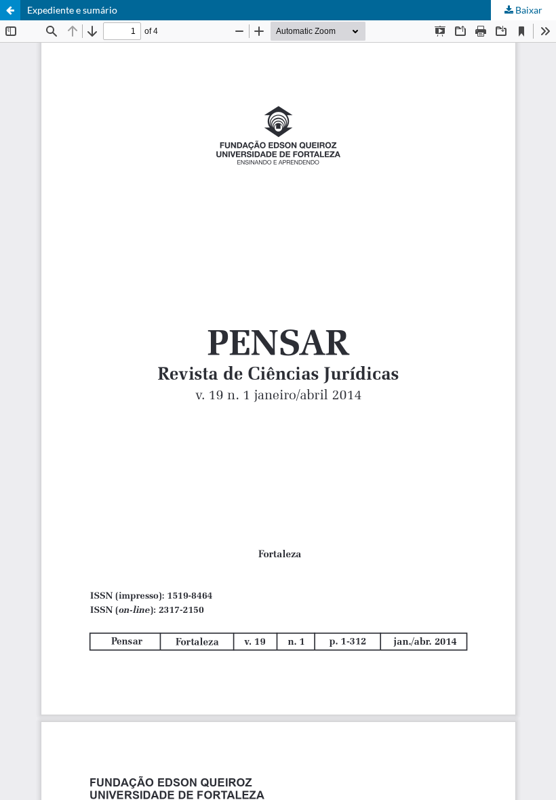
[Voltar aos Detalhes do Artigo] (10, 10)
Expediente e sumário (72, 10)
